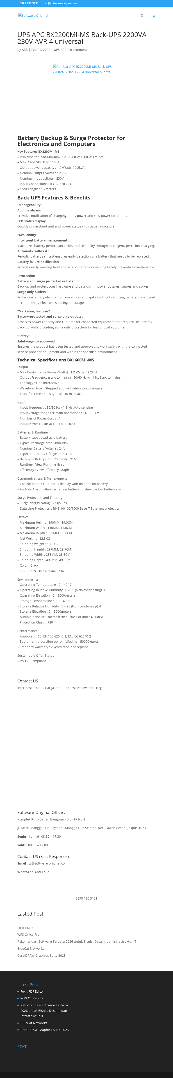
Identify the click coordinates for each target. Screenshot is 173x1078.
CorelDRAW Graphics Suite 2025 (41, 955)
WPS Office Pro (28, 934)
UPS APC (60, 49)
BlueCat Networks (30, 948)
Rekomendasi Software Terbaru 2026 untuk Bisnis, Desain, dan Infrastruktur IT (76, 941)
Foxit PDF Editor (29, 928)
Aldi (25, 49)
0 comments (79, 49)
